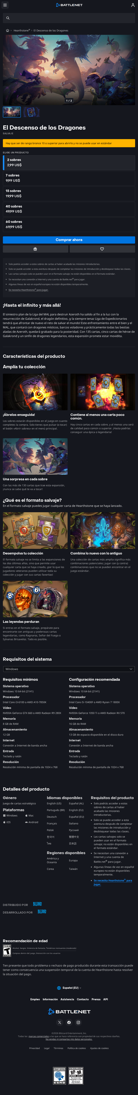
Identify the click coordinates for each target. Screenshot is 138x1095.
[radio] (69, 162)
